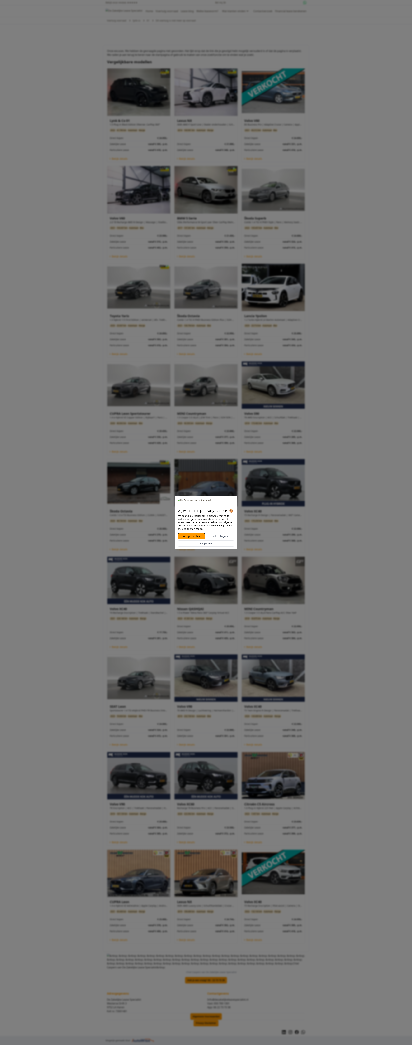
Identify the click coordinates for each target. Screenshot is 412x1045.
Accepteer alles (191, 536)
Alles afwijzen (220, 536)
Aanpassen (206, 543)
